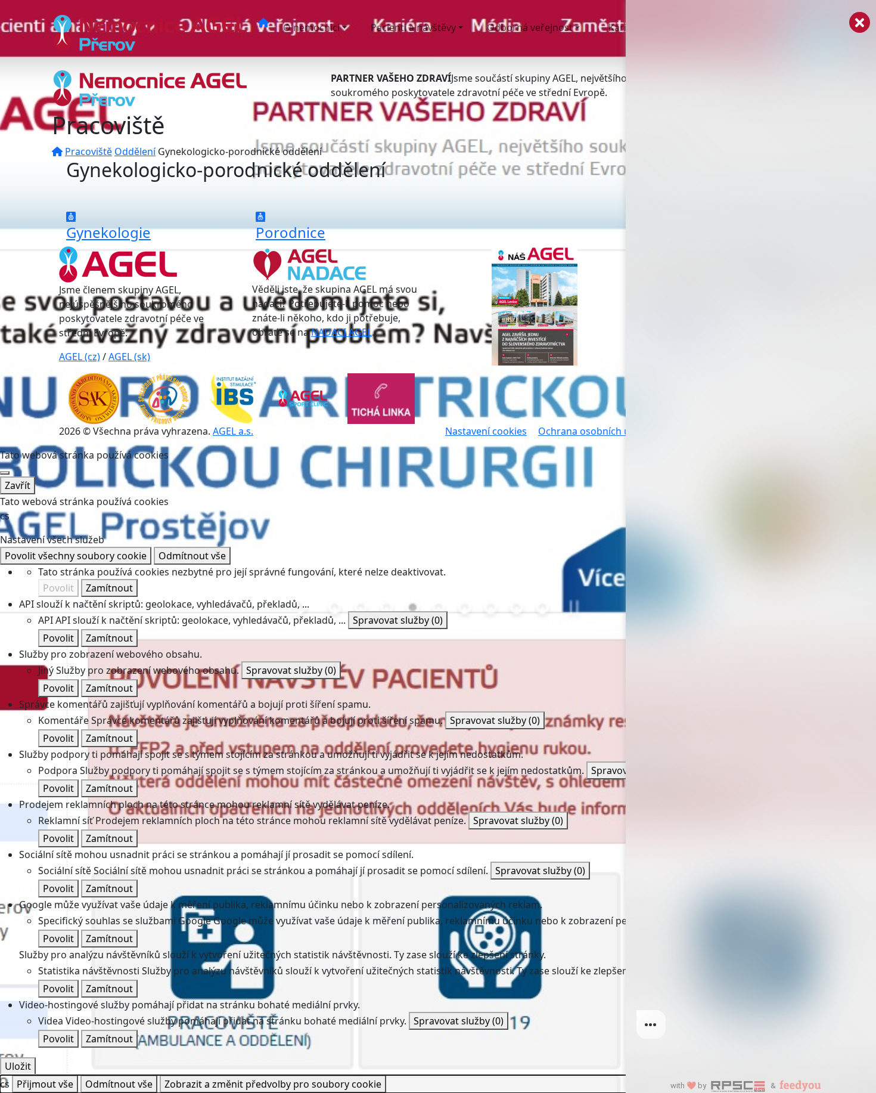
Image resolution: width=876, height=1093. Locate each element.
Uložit (18, 1066)
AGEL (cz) (79, 356)
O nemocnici (311, 27)
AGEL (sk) (129, 356)
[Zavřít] (5, 473)
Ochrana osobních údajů (594, 431)
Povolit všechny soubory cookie (76, 555)
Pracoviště (88, 151)
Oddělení (135, 151)
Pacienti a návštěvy (413, 27)
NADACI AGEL (341, 332)
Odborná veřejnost (530, 27)
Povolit (58, 588)
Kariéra (624, 27)
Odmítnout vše (192, 555)
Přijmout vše (45, 1084)
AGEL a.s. (233, 431)
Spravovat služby (398, 620)
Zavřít (17, 485)
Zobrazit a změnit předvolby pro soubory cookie (272, 1084)
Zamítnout (109, 588)
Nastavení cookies (486, 431)
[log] (751, 527)
